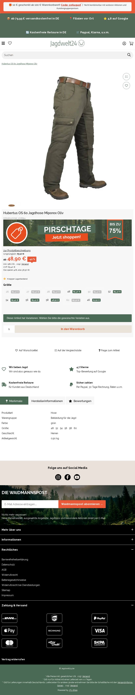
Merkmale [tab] (15, 401)
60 (72, 300)
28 (53, 291)
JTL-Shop (73, 690)
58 (52, 300)
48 (73, 291)
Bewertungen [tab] (82, 401)
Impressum (8, 595)
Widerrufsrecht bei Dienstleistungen (21, 585)
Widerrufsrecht (10, 575)
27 (33, 291)
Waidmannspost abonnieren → (82, 504)
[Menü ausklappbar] (3, 43)
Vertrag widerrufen (13, 659)
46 (93, 300)
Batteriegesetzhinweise (14, 580)
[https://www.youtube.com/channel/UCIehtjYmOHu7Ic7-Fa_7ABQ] (77, 477)
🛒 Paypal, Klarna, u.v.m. (92, 32)
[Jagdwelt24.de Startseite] (67, 43)
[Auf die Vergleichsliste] (126, 76)
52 (114, 291)
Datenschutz (8, 564)
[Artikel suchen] (129, 55)
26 (12, 291)
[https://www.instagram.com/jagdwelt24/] (58, 477)
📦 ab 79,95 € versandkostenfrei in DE (33, 18)
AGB (4, 569)
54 (12, 300)
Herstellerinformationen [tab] (47, 401)
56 (32, 300)
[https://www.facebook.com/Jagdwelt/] (68, 477)
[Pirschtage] (67, 233)
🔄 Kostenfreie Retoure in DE (46, 32)
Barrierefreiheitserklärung (15, 559)
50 (94, 291)
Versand (25, 264)
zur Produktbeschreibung (16, 250)
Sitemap (6, 590)
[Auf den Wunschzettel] (126, 85)
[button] (124, 43)
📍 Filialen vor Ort (81, 18)
